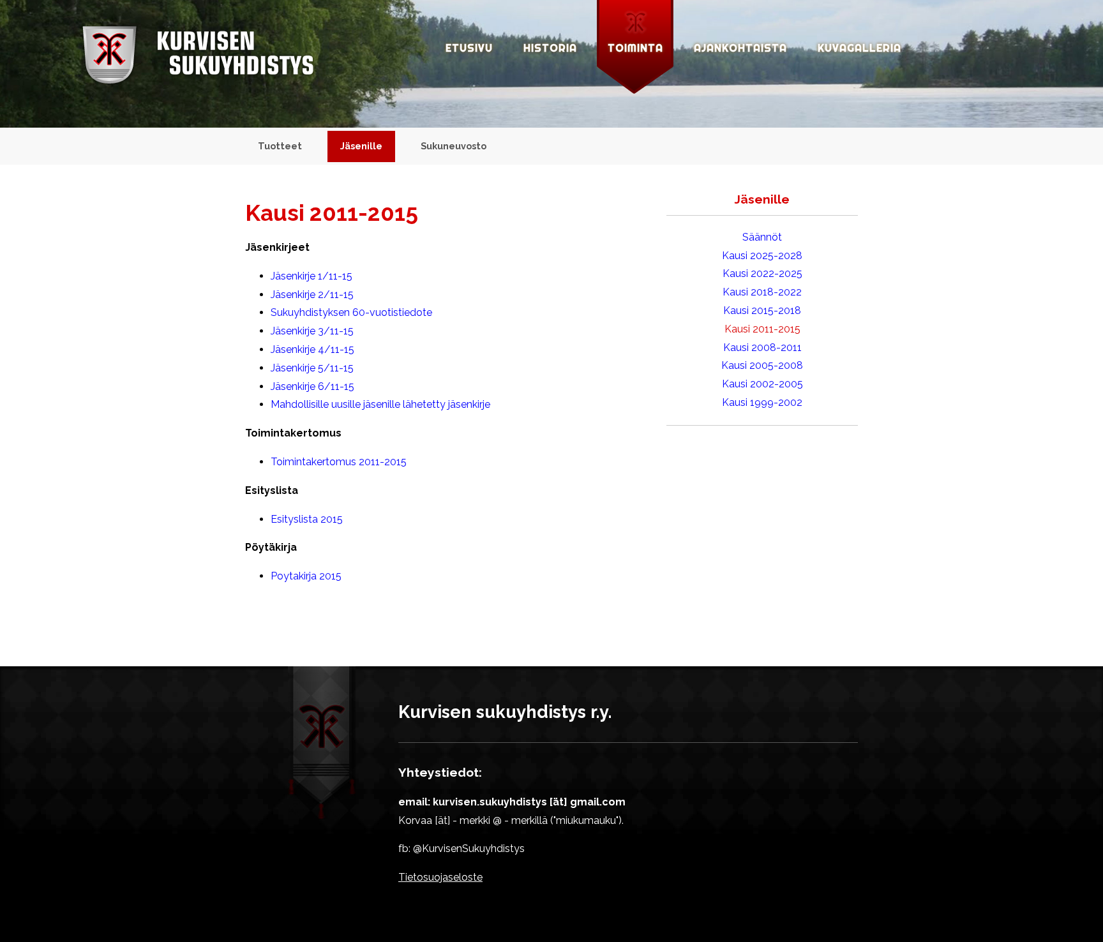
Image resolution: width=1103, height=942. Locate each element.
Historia (550, 47)
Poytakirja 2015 (306, 576)
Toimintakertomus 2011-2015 (339, 462)
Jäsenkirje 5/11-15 (312, 368)
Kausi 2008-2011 (762, 347)
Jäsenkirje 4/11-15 (312, 349)
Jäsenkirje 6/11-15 (312, 386)
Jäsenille (361, 145)
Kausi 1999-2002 (762, 402)
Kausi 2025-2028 (762, 256)
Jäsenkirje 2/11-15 (312, 294)
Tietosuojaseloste (440, 877)
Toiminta (635, 47)
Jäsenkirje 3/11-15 (312, 331)
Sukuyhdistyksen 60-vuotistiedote (351, 312)
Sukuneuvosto (453, 145)
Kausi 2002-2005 (762, 384)
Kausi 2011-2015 (762, 329)
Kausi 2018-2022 (762, 292)
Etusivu (469, 47)
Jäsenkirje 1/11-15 (311, 276)
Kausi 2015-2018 (762, 310)
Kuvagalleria (859, 47)
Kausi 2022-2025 (762, 273)
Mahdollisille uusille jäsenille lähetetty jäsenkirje (380, 404)
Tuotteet (280, 145)
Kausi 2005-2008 (762, 365)
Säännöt (762, 237)
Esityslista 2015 (307, 519)
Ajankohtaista (740, 47)
